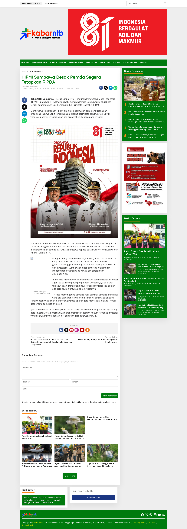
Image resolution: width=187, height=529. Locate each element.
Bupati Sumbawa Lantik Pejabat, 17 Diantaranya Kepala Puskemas (37, 465)
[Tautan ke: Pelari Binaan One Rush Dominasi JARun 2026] (144, 236)
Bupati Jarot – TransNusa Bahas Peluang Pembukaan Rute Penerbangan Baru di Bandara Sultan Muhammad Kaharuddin (146, 120)
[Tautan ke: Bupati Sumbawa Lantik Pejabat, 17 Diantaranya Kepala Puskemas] (130, 295)
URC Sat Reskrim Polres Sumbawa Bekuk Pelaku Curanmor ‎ (146, 113)
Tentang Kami (139, 522)
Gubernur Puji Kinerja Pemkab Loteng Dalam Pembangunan (98, 339)
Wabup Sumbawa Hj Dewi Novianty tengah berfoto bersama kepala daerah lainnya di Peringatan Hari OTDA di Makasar (42, 500)
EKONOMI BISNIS (27, 89)
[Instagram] (76, 330)
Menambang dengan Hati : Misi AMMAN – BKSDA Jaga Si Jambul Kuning (69, 437)
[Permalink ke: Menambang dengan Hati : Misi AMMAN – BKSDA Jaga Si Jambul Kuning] (69, 425)
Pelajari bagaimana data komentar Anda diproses (94, 402)
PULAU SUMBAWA (51, 89)
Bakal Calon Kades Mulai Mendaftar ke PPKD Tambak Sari (102, 418)
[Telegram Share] (111, 88)
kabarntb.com (38, 522)
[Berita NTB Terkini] (41, 33)
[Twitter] (66, 330)
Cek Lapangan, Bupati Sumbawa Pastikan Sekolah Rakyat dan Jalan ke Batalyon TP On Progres (146, 105)
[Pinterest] (71, 330)
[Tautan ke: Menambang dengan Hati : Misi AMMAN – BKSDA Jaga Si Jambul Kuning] (130, 268)
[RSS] (87, 330)
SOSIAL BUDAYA (64, 89)
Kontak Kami (27, 525)
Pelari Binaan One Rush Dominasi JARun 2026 (36, 437)
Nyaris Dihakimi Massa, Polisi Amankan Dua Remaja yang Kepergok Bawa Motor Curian (67, 465)
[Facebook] (61, 330)
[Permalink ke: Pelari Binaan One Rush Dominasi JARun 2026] (37, 425)
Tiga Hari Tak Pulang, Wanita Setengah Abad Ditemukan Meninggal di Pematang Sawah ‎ (101, 465)
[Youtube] (82, 330)
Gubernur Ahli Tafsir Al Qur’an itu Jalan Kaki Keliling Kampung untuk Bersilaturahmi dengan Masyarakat (51, 341)
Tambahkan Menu (50, 3)
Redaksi (152, 522)
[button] (165, 3)
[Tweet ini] (106, 88)
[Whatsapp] (115, 88)
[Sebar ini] (101, 88)
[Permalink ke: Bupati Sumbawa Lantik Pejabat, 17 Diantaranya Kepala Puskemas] (37, 452)
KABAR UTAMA (39, 89)
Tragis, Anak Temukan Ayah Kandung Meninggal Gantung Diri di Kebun (145, 128)
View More (70, 476)
